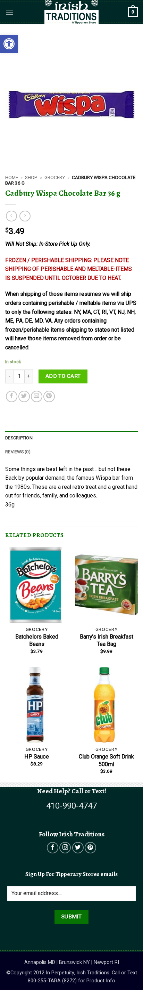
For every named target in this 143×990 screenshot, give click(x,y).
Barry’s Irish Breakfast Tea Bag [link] (106, 640)
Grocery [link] (54, 177)
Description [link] (19, 437)
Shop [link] (31, 177)
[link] (9, 44)
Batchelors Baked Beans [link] (36, 640)
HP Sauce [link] (36, 756)
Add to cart (63, 376)
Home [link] (11, 177)
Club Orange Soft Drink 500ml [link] (106, 760)
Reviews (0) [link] (18, 451)
